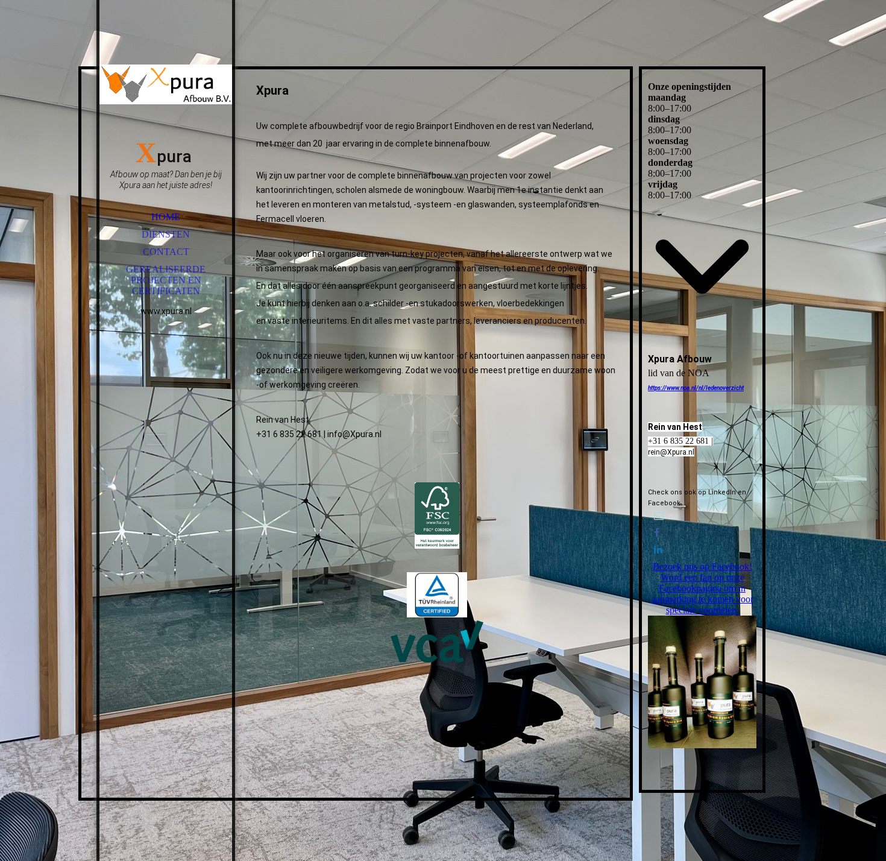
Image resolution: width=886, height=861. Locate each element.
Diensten (166, 234)
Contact (166, 252)
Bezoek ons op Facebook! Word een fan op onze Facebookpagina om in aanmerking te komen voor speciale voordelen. (702, 588)
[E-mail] (659, 516)
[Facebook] (656, 533)
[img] (165, 84)
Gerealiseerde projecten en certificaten (166, 280)
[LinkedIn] (658, 549)
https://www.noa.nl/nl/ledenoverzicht (696, 388)
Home (165, 217)
